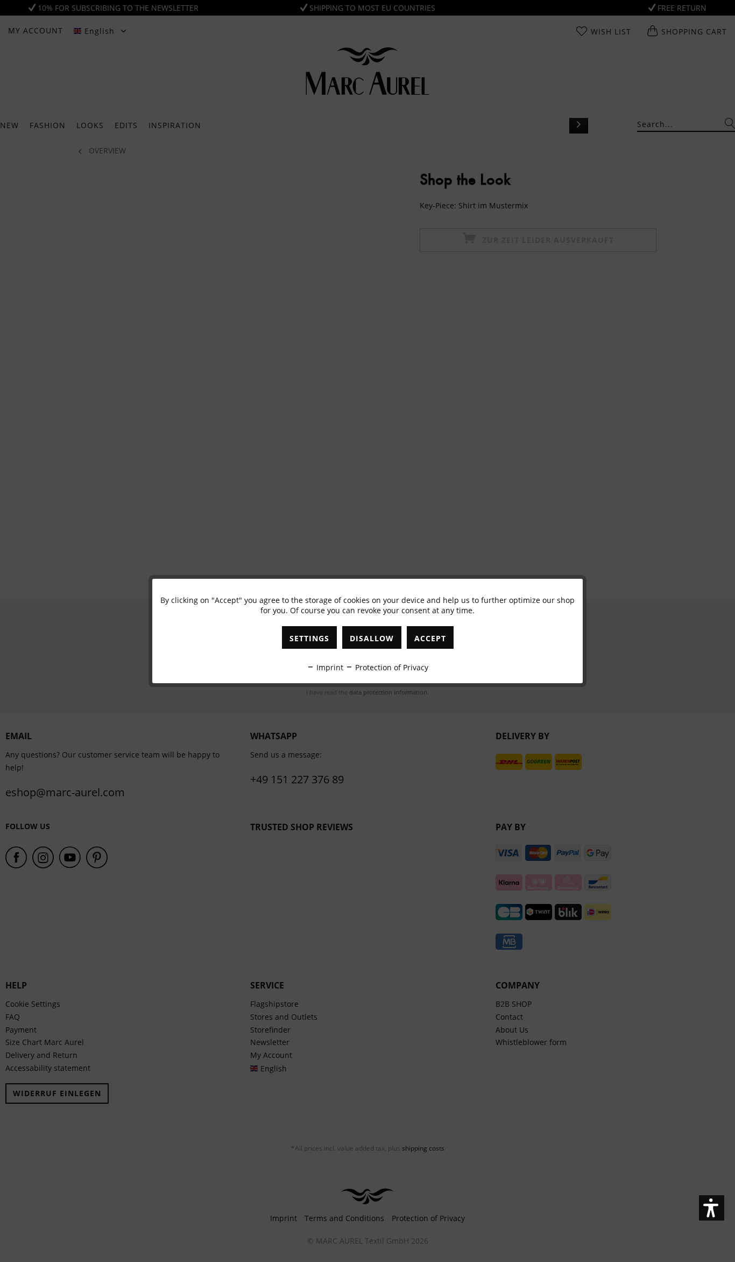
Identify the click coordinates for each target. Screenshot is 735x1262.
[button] (711, 1208)
